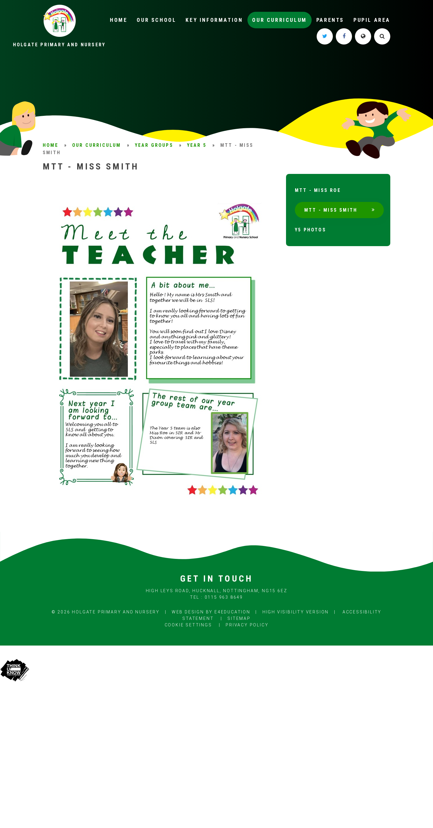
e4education (232, 612)
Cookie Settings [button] (188, 625)
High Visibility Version (295, 612)
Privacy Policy (247, 625)
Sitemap (239, 618)
